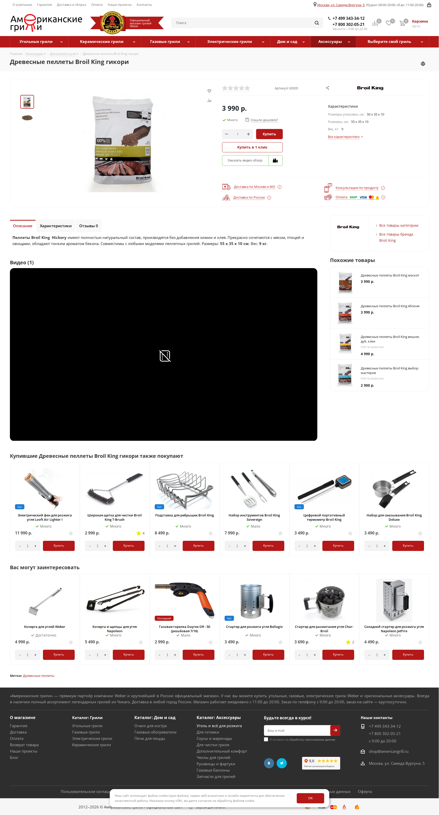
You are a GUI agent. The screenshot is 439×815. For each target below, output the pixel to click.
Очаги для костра (150, 725)
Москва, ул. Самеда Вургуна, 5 (341, 5)
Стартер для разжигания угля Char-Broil (324, 628)
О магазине (22, 717)
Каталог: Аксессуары (219, 717)
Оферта (365, 791)
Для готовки (208, 732)
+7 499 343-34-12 (349, 18)
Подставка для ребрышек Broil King (184, 515)
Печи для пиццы (149, 738)
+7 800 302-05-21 (349, 24)
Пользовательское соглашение (90, 791)
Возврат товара (24, 744)
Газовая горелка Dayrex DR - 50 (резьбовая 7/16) (184, 628)
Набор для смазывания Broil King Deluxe (394, 517)
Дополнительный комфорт (222, 751)
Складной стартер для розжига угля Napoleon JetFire (394, 628)
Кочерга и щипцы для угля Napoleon (114, 628)
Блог (14, 757)
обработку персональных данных (312, 739)
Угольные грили (87, 725)
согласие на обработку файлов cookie (226, 800)
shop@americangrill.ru (389, 751)
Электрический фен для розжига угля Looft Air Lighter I (45, 517)
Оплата (16, 738)
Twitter (282, 763)
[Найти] (317, 23)
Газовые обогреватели (155, 732)
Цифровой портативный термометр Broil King (324, 517)
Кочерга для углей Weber (44, 626)
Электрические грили (92, 738)
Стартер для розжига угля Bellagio (254, 626)
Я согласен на (302, 739)
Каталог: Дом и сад (155, 717)
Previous (423, 461)
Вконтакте (269, 763)
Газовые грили (86, 732)
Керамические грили (91, 744)
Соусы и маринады (214, 738)
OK (310, 798)
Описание (23, 225)
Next (430, 461)
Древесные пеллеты (38, 675)
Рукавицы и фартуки (216, 763)
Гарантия (18, 725)
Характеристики (56, 225)
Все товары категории (398, 225)
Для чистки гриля (213, 744)
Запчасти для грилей (216, 776)
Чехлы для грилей (213, 757)
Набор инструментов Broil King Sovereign (254, 517)
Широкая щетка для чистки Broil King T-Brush (114, 517)
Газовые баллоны (213, 770)
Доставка (18, 732)
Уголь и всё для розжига (219, 725)
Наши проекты (23, 751)
